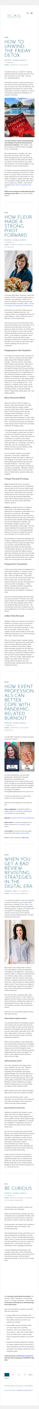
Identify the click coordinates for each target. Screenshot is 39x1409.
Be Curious (18, 1188)
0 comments (9, 62)
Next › (31, 1375)
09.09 (6, 682)
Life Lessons (23, 65)
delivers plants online (22, 833)
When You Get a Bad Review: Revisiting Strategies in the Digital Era (18, 873)
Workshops (19, 1200)
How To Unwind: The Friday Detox (17, 49)
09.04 (6, 855)
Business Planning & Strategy (21, 244)
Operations (8, 730)
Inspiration (14, 65)
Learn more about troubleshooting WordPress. (18, 1390)
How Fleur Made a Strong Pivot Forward (18, 226)
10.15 (6, 1184)
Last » (7, 1378)
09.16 (6, 213)
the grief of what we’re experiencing (22, 818)
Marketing (24, 893)
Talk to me (25, 837)
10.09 (6, 37)
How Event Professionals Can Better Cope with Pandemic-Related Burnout (19, 703)
